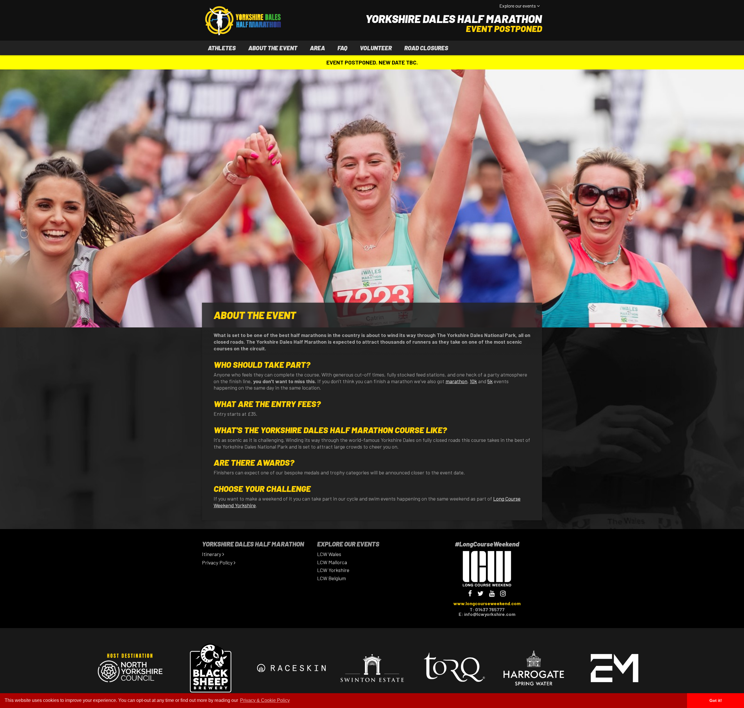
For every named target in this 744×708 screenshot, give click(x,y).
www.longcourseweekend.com (487, 603)
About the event (272, 47)
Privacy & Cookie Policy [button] (265, 700)
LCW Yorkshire (333, 570)
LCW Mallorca (332, 562)
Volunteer (376, 47)
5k (490, 381)
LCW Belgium (331, 578)
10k (473, 381)
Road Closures (426, 47)
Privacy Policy (218, 562)
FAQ (342, 47)
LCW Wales (329, 554)
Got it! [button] (715, 700)
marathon (456, 381)
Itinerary (212, 554)
